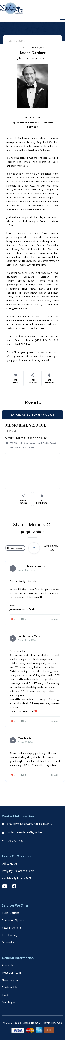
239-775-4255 (15, 840)
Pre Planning (9, 935)
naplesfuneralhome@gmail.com (25, 832)
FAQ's (5, 995)
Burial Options (10, 913)
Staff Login (8, 1002)
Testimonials (9, 987)
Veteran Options (11, 927)
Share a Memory (15, 548)
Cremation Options (13, 920)
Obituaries (8, 942)
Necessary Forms (12, 980)
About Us (7, 965)
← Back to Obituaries (15, 41)
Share (55, 619)
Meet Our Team (11, 972)
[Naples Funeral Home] (12, 13)
